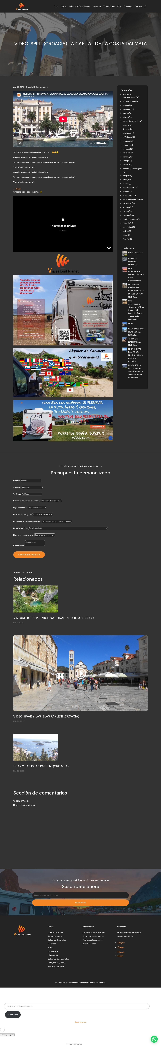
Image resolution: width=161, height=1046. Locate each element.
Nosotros (97, 6)
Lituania (125, 191)
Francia (125, 157)
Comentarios (18, 545)
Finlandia (126, 153)
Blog (119, 6)
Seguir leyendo (80, 1022)
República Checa (129, 219)
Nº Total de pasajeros (22, 514)
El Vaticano (127, 137)
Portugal (126, 215)
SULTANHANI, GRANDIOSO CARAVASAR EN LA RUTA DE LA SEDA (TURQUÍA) (136, 291)
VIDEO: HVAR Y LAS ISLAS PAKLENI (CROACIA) (46, 716)
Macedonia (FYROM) (131, 199)
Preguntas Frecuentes (92, 940)
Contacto (139, 6)
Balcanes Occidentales (58, 959)
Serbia (125, 231)
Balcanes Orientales (57, 940)
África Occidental (56, 936)
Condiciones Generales (93, 936)
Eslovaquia (127, 141)
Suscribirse (13, 1014)
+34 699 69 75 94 (125, 936)
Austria (125, 113)
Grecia (125, 165)
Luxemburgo (127, 195)
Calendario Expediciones (79, 6)
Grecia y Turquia (55, 932)
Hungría (125, 176)
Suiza (124, 235)
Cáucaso (52, 944)
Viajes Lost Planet (135, 253)
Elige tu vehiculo (20, 507)
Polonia (125, 211)
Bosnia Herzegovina (130, 121)
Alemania (126, 109)
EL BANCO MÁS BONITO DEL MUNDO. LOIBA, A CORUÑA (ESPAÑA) (135, 355)
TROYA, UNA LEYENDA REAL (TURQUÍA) (134, 342)
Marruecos (127, 203)
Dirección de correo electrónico (27, 501)
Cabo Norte (53, 951)
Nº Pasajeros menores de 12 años (27, 521)
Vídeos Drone (109, 6)
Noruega (126, 207)
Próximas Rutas (89, 944)
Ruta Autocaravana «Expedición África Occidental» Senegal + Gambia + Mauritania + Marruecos (136, 310)
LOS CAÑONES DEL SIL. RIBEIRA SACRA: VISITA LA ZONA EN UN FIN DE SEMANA (135, 371)
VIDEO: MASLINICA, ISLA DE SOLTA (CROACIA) (136, 332)
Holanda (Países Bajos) (132, 169)
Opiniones (128, 6)
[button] (154, 1039)
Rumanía (126, 223)
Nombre (16, 480)
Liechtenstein (128, 187)
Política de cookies (74, 1044)
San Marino (127, 227)
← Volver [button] (17, 189)
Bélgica (125, 117)
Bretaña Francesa (56, 966)
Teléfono (17, 494)
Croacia (29, 87)
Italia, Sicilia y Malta (57, 962)
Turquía (125, 239)
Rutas (64, 6)
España (125, 149)
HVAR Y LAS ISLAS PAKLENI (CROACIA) (41, 766)
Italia (124, 179)
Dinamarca (126, 133)
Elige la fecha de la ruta (23, 535)
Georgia (125, 161)
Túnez (50, 947)
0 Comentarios (40, 87)
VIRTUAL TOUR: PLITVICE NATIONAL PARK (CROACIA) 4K (53, 618)
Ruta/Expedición (20, 528)
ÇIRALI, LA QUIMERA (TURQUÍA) (132, 261)
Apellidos (17, 487)
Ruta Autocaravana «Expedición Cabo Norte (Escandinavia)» (136, 274)
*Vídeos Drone (128, 101)
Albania (125, 105)
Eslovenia (126, 145)
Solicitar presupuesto (29, 554)
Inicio (56, 6)
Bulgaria (125, 125)
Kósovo (125, 184)
